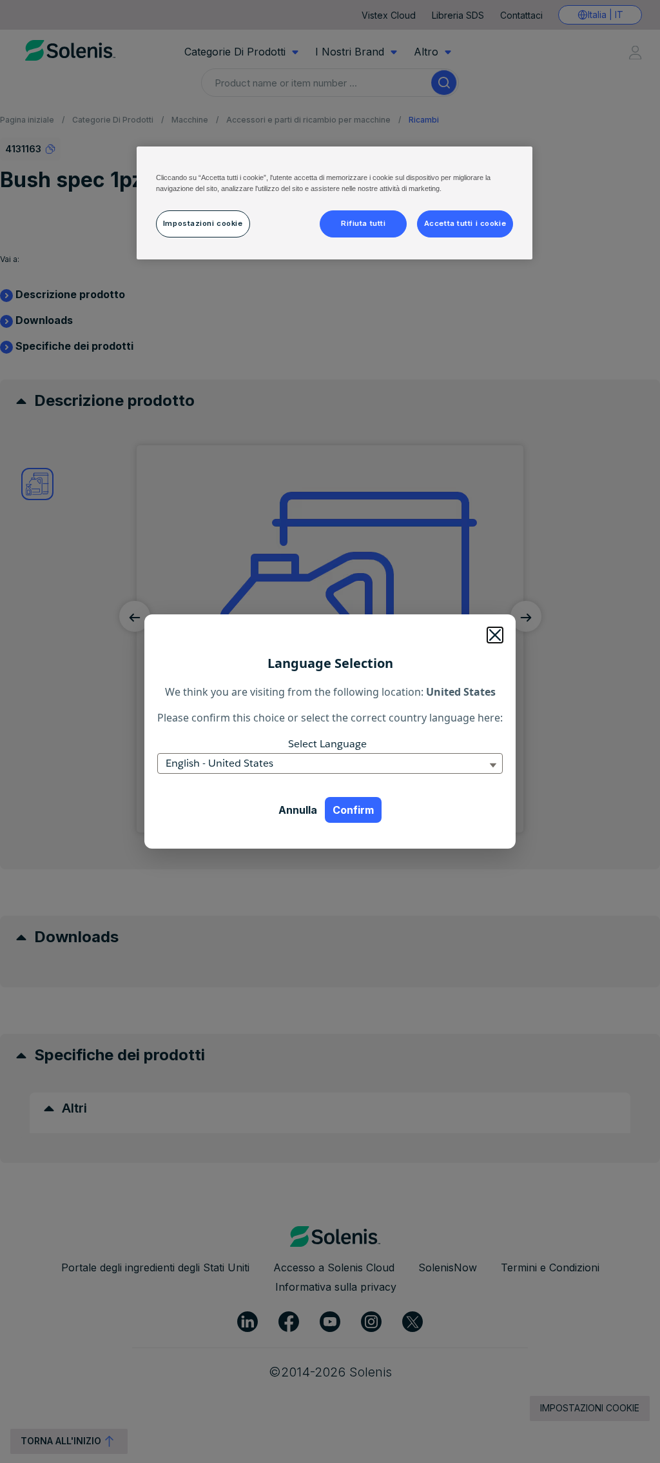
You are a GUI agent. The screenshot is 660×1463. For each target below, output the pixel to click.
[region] (334, 202)
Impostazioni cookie (203, 223)
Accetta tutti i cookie (465, 223)
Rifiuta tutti (363, 223)
